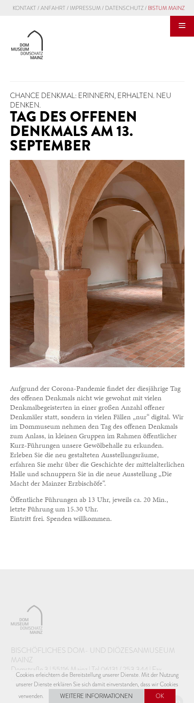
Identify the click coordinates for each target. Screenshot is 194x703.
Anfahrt (53, 8)
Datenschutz (124, 8)
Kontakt (24, 8)
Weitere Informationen (96, 696)
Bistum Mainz (166, 8)
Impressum (85, 8)
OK (160, 696)
